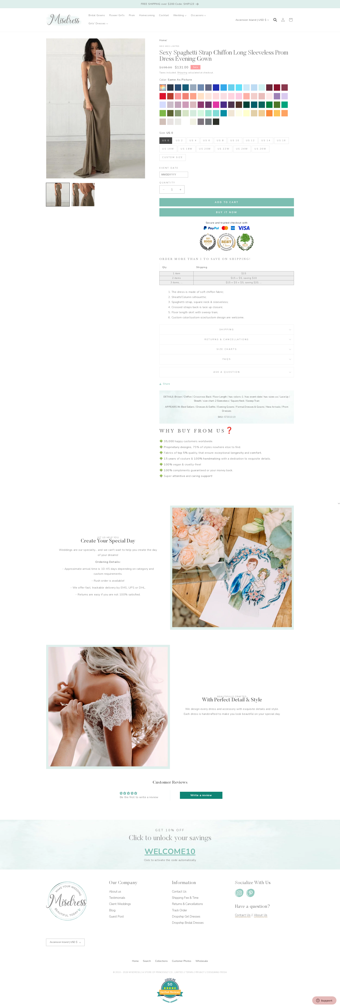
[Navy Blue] (178, 87)
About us (115, 892)
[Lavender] (163, 105)
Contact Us (179, 892)
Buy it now (226, 212)
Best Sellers (187, 407)
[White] (185, 122)
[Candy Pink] (239, 96)
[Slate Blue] (201, 87)
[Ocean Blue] (223, 87)
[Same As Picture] (163, 87)
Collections (161, 961)
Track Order (179, 910)
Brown (178, 396)
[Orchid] (201, 105)
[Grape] (208, 105)
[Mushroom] (170, 122)
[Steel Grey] (208, 122)
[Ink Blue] (185, 87)
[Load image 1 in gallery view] (58, 194)
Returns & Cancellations (227, 339)
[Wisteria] (178, 105)
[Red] (163, 96)
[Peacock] (254, 105)
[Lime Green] (163, 113)
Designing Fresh (217, 972)
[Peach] (201, 96)
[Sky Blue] (254, 87)
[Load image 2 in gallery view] (83, 194)
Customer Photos (182, 961)
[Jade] (223, 113)
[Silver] (178, 122)
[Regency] (223, 105)
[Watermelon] (178, 96)
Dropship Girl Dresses (186, 917)
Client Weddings (120, 904)
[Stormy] (208, 87)
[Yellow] (239, 113)
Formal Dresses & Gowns (250, 407)
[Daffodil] (246, 113)
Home (162, 40)
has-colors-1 (236, 396)
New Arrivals (273, 407)
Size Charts (227, 349)
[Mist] (262, 87)
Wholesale (202, 961)
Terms (189, 972)
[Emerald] (269, 105)
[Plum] (231, 105)
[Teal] (262, 105)
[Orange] (269, 113)
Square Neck (237, 401)
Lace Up (284, 396)
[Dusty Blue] (193, 87)
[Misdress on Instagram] (239, 894)
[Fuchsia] (216, 105)
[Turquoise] (208, 113)
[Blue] (239, 87)
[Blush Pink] (231, 96)
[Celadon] (178, 113)
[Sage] (193, 113)
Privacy (200, 972)
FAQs (227, 359)
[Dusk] (170, 105)
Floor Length (220, 396)
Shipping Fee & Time (185, 898)
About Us (260, 915)
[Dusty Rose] (262, 96)
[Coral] (246, 96)
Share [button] (166, 384)
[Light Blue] (246, 87)
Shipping (182, 72)
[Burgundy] (277, 87)
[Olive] (170, 113)
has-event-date (253, 396)
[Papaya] (185, 96)
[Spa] (216, 113)
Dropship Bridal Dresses (188, 923)
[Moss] (277, 105)
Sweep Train (252, 401)
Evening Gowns (225, 407)
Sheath (197, 401)
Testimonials (117, 898)
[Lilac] (284, 96)
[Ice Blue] (231, 87)
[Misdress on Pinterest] (250, 894)
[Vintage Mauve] (193, 105)
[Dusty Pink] (254, 96)
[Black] (216, 122)
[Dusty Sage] (185, 113)
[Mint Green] (201, 113)
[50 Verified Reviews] (170, 1004)
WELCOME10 (169, 851)
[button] (180, 15)
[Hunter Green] (284, 105)
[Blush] (269, 96)
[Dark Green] (246, 105)
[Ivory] (193, 122)
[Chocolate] (239, 105)
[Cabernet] (269, 87)
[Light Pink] (223, 96)
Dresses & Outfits (206, 407)
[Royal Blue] (216, 87)
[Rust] (170, 96)
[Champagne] (254, 113)
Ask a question (226, 372)
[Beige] (231, 113)
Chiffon (188, 396)
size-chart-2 (209, 401)
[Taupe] (163, 122)
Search (147, 961)
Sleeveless (223, 401)
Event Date (168, 168)
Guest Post (116, 917)
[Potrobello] (201, 122)
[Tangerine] (284, 113)
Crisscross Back (202, 396)
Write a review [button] (201, 795)
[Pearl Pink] (208, 96)
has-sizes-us (271, 396)
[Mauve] (185, 105)
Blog (112, 910)
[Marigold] (277, 113)
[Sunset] (193, 96)
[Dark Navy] (170, 87)
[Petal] (216, 96)
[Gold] (262, 113)
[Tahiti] (277, 96)
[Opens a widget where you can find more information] (324, 1000)
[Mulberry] (284, 87)
